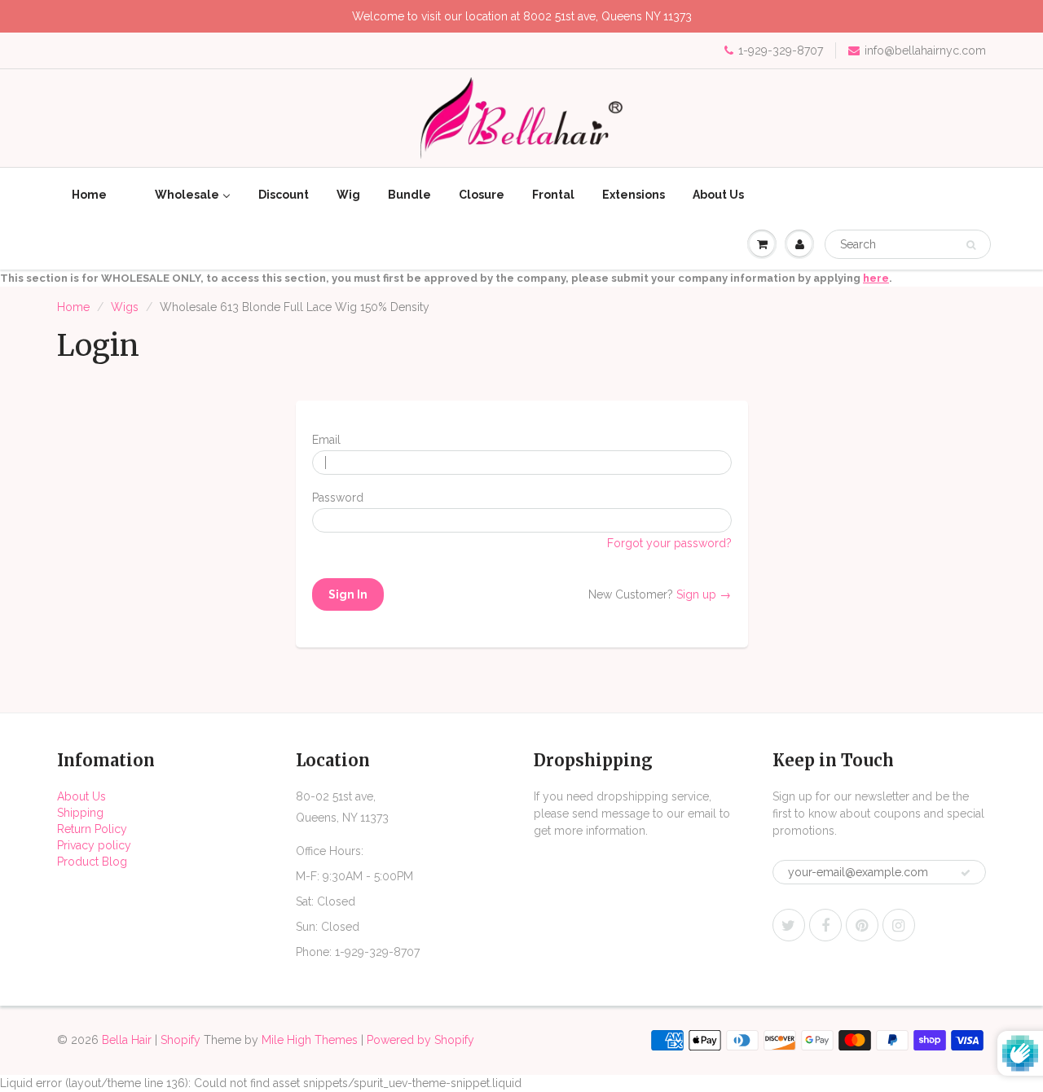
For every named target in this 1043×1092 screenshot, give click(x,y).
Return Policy (92, 828)
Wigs (125, 307)
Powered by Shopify (420, 1039)
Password (337, 497)
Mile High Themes (310, 1039)
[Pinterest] (862, 925)
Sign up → (703, 594)
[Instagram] (898, 925)
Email (326, 439)
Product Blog (92, 861)
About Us (81, 796)
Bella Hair (127, 1039)
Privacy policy (94, 845)
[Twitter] (788, 925)
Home (73, 307)
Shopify (180, 1039)
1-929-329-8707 (780, 50)
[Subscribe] (965, 873)
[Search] (971, 245)
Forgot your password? (669, 543)
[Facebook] (825, 925)
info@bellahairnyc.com (925, 50)
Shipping (80, 812)
